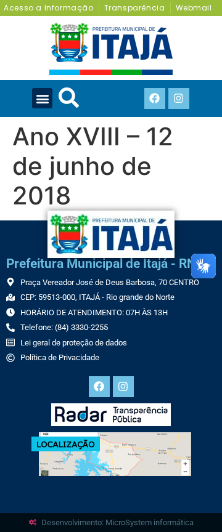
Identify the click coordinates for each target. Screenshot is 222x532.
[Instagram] (178, 98)
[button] (42, 98)
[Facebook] (154, 98)
